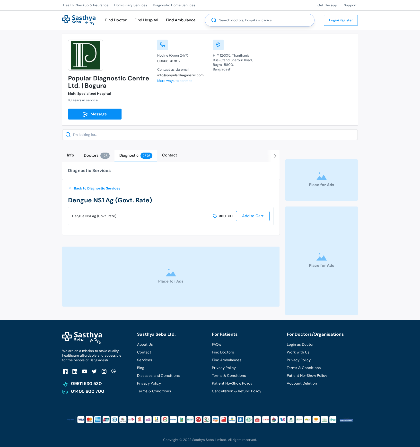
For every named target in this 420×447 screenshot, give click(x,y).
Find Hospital (146, 20)
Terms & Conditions (154, 391)
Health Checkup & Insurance (85, 5)
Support (350, 5)
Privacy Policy (149, 383)
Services (144, 360)
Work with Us (298, 352)
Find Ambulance (180, 20)
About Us (145, 344)
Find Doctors (223, 352)
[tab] (70, 155)
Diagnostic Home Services (174, 5)
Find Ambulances (226, 360)
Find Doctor (116, 20)
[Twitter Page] (94, 371)
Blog (140, 367)
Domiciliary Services (130, 5)
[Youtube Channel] (85, 371)
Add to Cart (252, 215)
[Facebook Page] (65, 371)
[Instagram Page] (104, 371)
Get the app (327, 5)
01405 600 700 (87, 391)
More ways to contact (174, 80)
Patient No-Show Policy (232, 383)
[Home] (79, 19)
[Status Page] (114, 371)
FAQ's (216, 344)
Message (98, 114)
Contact (144, 352)
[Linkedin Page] (75, 371)
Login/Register (341, 20)
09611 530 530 (86, 384)
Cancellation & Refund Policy (236, 391)
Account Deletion (302, 383)
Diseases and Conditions (158, 375)
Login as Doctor (300, 344)
